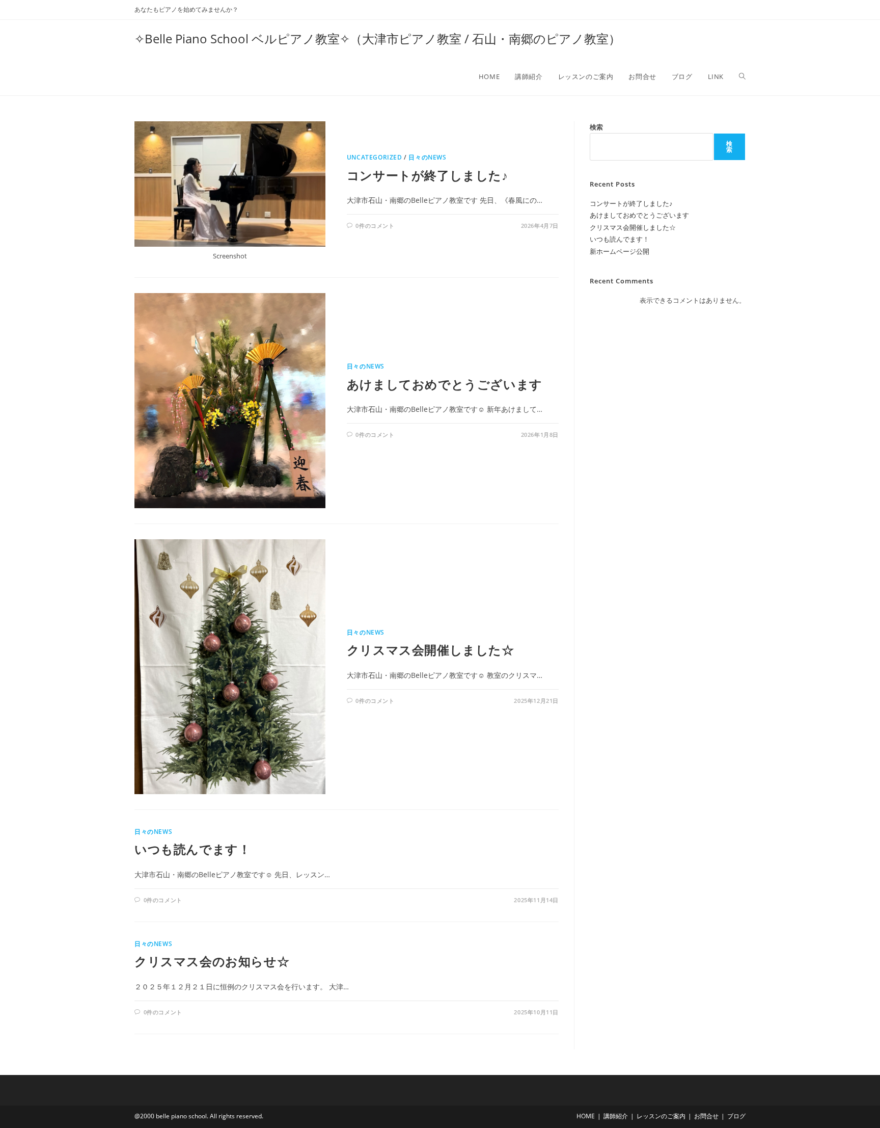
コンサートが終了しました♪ (427, 175)
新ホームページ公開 (619, 251)
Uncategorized (374, 157)
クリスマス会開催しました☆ (430, 649)
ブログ (736, 1116)
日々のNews (427, 157)
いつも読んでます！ (192, 849)
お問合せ (706, 1116)
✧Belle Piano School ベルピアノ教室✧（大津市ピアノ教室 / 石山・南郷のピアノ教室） (377, 38)
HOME (585, 1116)
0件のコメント (374, 225)
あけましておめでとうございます (444, 384)
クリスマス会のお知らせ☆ (211, 961)
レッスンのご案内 (661, 1116)
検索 (596, 127)
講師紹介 (615, 1116)
